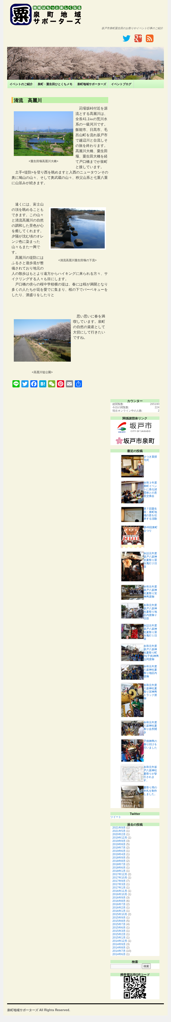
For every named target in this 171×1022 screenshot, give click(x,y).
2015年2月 (119, 934)
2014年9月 (119, 944)
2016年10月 (119, 894)
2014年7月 (119, 950)
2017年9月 (119, 881)
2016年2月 (119, 907)
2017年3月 (119, 884)
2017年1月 (119, 887)
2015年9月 (119, 917)
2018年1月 (119, 871)
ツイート (115, 817)
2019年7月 (119, 847)
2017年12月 (119, 874)
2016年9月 (119, 897)
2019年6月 (119, 851)
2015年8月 (119, 920)
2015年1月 (119, 937)
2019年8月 (119, 844)
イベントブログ (121, 84)
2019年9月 (119, 841)
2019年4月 (119, 854)
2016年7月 (119, 904)
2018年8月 (119, 861)
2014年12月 (119, 940)
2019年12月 (119, 837)
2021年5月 (119, 831)
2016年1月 (119, 910)
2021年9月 (119, 827)
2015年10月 (119, 914)
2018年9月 (119, 857)
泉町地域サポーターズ (91, 84)
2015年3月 (119, 930)
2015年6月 (119, 927)
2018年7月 (119, 864)
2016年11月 (119, 891)
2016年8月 (119, 900)
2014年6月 (119, 954)
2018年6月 (119, 867)
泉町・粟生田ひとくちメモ (55, 84)
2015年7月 (119, 924)
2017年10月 (119, 877)
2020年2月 (119, 834)
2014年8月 (119, 947)
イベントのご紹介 (21, 84)
